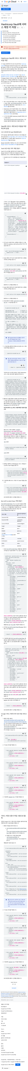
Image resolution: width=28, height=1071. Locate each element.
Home (2, 13)
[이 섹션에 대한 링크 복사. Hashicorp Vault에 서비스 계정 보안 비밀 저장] (9, 60)
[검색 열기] (19, 1)
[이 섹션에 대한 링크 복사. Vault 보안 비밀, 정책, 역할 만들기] (21, 148)
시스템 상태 (3, 1025)
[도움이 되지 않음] (11, 18)
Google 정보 (3, 1059)
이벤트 (2, 1048)
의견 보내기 (5, 20)
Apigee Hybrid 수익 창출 (15, 337)
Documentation (8, 13)
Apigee (6, 6)
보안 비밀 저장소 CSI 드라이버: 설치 (16, 136)
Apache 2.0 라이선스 (5, 994)
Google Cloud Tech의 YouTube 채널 (8, 1054)
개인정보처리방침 (10, 1059)
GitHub (2, 1031)
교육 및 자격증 (4, 1040)
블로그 (2, 1046)
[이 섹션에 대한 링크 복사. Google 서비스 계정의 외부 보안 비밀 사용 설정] (4, 716)
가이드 (8, 15)
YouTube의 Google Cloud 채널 (7, 1052)
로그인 (25, 1)
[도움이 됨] (9, 18)
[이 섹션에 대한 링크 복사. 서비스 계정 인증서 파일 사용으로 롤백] (4, 818)
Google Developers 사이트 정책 (7, 996)
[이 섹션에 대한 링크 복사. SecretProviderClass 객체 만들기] (23, 501)
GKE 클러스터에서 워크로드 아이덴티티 (10, 75)
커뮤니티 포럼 (4, 1019)
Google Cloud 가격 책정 (6, 1008)
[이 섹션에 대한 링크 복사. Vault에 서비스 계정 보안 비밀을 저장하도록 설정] (10, 128)
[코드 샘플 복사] (25, 249)
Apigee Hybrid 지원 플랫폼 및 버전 (9, 144)
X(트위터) (3, 1050)
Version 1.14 (5, 52)
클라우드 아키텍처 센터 (5, 1037)
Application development (18, 13)
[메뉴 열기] (2, 1)
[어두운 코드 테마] (25, 94)
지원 (2, 1021)
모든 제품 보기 (4, 1006)
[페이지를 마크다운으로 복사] (22, 27)
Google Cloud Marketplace (6, 1011)
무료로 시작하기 (6, 9)
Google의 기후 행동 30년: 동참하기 (18, 1061)
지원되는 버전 (11, 48)
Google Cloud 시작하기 (5, 1033)
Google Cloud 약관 (5, 1061)
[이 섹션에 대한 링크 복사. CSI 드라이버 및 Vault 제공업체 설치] (23, 132)
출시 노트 (3, 1023)
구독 (18, 1064)
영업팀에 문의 (4, 1013)
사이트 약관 (18, 1059)
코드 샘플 (3, 1035)
